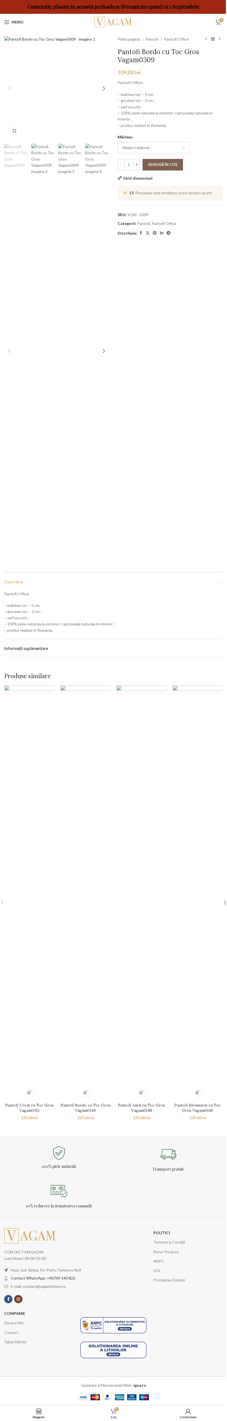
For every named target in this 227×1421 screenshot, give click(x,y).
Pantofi (152, 39)
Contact (11, 1332)
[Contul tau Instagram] (18, 1299)
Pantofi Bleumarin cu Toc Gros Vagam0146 (197, 1108)
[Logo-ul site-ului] (113, 21)
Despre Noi (14, 1322)
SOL (157, 1270)
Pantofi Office (176, 39)
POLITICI (161, 1232)
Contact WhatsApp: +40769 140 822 (43, 1278)
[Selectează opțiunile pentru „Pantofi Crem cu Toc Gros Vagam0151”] (29, 1092)
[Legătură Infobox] (59, 1157)
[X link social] (147, 233)
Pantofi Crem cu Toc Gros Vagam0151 (29, 1108)
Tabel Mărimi (15, 1341)
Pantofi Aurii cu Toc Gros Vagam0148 (141, 1108)
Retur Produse (166, 1251)
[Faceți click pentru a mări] (14, 130)
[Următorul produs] (219, 39)
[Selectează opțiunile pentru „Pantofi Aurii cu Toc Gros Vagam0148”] (141, 1092)
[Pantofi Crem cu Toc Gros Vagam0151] (29, 892)
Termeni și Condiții (169, 1242)
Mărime (125, 137)
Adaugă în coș (162, 164)
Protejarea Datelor (169, 1280)
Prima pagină (129, 39)
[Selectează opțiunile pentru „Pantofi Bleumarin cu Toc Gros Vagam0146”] (197, 1092)
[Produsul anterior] (206, 39)
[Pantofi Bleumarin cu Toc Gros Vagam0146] (197, 892)
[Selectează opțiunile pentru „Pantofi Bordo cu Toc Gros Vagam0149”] (85, 1092)
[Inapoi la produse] (213, 39)
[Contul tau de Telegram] (168, 233)
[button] (9, 88)
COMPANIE (14, 1313)
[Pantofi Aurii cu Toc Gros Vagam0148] (141, 892)
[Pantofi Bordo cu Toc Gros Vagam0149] (85, 892)
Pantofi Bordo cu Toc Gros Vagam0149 (85, 1108)
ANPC (158, 1261)
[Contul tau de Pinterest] (154, 233)
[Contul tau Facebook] (140, 233)
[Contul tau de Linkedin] (161, 233)
